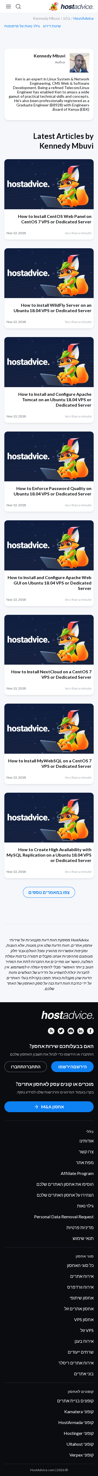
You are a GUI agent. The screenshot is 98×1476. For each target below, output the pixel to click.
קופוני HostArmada (76, 1422)
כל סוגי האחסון (80, 1265)
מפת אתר (85, 1162)
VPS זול (87, 1330)
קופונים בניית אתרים (75, 1400)
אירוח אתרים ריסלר (76, 1362)
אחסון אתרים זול (79, 1308)
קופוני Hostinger (79, 1433)
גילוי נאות (85, 1205)
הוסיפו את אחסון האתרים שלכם (65, 1184)
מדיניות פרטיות (80, 1227)
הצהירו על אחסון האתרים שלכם (65, 1194)
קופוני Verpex (81, 1454)
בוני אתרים (84, 1373)
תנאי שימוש (83, 1238)
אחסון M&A (52, 1106)
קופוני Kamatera (79, 1411)
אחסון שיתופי (82, 1297)
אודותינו (86, 1140)
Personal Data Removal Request (64, 1216)
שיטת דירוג (52, 26)
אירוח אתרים (82, 1276)
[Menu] (8, 6)
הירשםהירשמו (72, 1066)
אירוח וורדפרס (80, 1286)
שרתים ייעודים (81, 1351)
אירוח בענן (84, 1341)
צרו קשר (86, 1151)
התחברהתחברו (26, 1066)
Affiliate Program (77, 1173)
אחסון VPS (84, 1319)
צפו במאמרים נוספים (49, 892)
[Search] (18, 6)
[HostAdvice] (71, 6)
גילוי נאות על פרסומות (22, 26)
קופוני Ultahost (80, 1443)
